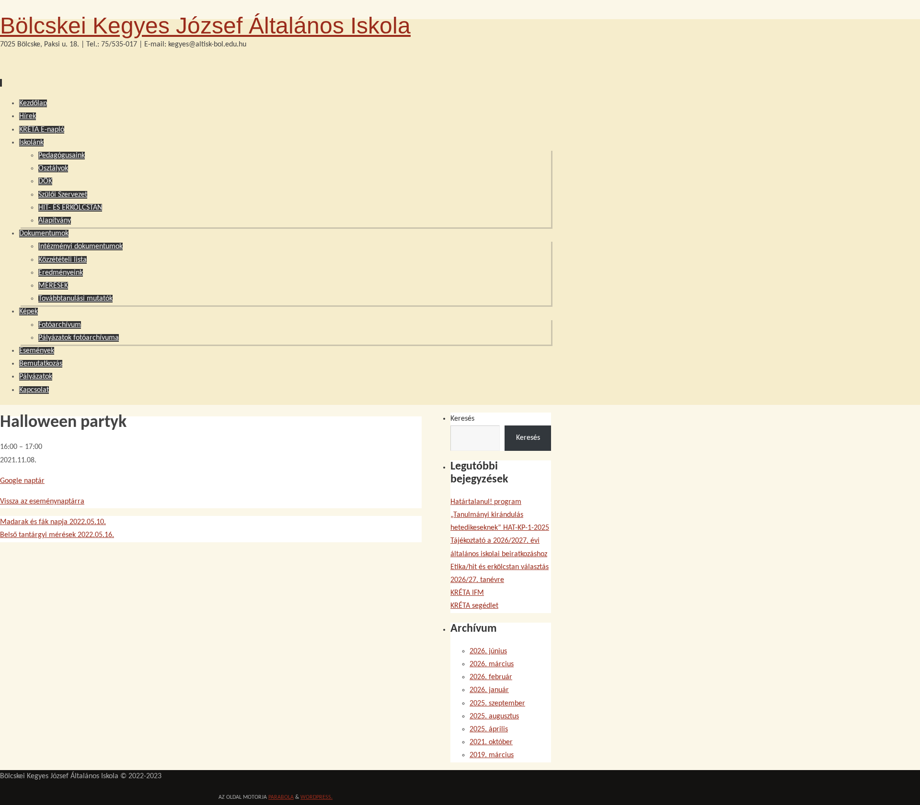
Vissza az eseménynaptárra (42, 501)
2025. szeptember (497, 703)
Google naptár (22, 481)
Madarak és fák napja (53, 522)
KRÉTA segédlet (474, 606)
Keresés (462, 419)
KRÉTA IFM (467, 593)
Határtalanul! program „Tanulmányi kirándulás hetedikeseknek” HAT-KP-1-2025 (499, 515)
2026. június (488, 651)
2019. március (492, 755)
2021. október (491, 742)
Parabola (281, 797)
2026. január (489, 690)
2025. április (489, 729)
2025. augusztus (494, 716)
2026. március (492, 664)
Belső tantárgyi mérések (57, 535)
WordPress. (316, 797)
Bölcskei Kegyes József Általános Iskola (205, 25)
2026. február (491, 677)
